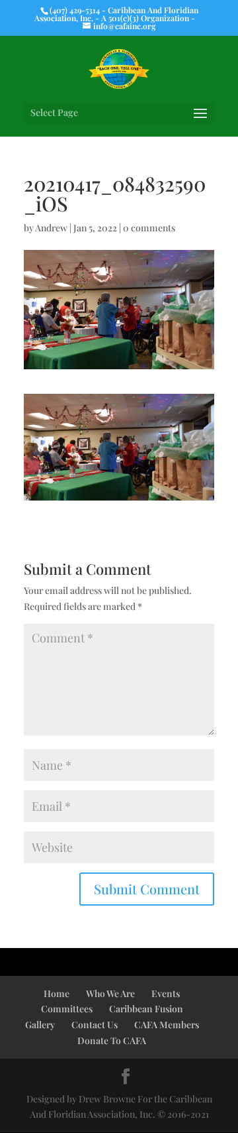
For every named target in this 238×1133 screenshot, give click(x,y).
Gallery (40, 1024)
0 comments (149, 227)
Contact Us (94, 1024)
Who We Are (110, 993)
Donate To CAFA (111, 1040)
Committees (67, 1008)
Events (165, 993)
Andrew (51, 227)
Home (56, 993)
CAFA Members (166, 1024)
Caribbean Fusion (146, 1008)
